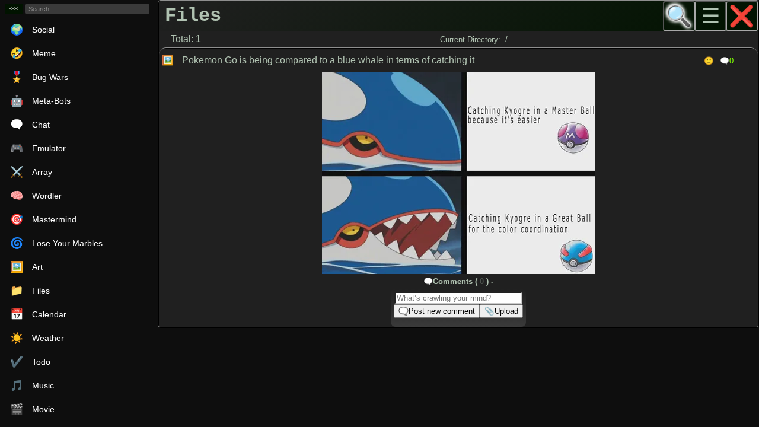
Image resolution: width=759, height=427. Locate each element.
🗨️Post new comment (436, 311)
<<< (13, 9)
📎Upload (501, 311)
